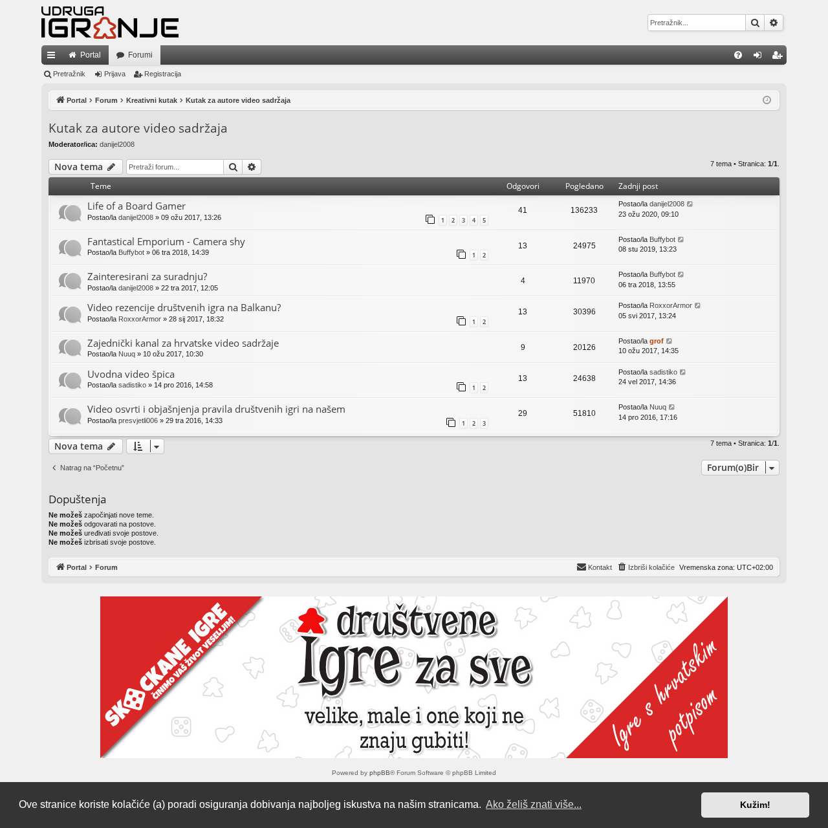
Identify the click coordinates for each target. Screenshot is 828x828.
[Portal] (110, 22)
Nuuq (126, 354)
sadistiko (132, 385)
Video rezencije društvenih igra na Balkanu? (184, 307)
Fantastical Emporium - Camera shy (166, 241)
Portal (90, 55)
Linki (54, 57)
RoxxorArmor (139, 319)
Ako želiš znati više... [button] (534, 804)
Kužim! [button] (755, 805)
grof (656, 341)
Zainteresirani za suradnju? (147, 276)
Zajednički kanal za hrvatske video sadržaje (183, 342)
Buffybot (131, 252)
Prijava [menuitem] (760, 57)
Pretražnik (69, 74)
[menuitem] (738, 55)
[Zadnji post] (690, 204)
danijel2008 (117, 144)
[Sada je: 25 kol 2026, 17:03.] (767, 100)
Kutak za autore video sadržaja (138, 128)
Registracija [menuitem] (779, 57)
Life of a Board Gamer (136, 205)
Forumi (140, 55)
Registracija (162, 74)
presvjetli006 (138, 420)
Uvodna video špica (131, 373)
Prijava (114, 74)
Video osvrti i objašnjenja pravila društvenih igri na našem (216, 408)
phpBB (379, 772)
